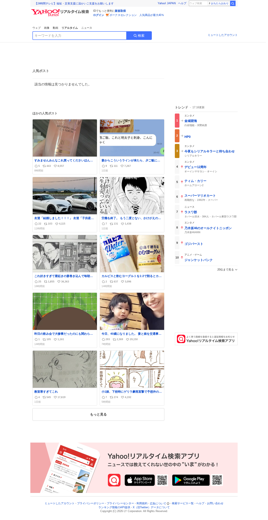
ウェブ (36, 27)
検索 (141, 35)
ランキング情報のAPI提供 (114, 507)
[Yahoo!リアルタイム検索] (60, 10)
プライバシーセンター (120, 503)
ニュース (86, 27)
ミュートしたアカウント (223, 35)
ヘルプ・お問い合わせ (209, 503)
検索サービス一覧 (183, 503)
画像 (46, 27)
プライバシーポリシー (90, 503)
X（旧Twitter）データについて (151, 507)
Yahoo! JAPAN (167, 3)
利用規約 (142, 503)
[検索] (233, 3)
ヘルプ (182, 3)
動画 (55, 27)
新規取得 (120, 10)
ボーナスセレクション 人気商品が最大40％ (137, 15)
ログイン (98, 15)
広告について (158, 503)
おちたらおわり (220, 3)
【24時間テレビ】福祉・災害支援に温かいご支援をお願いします (74, 3)
